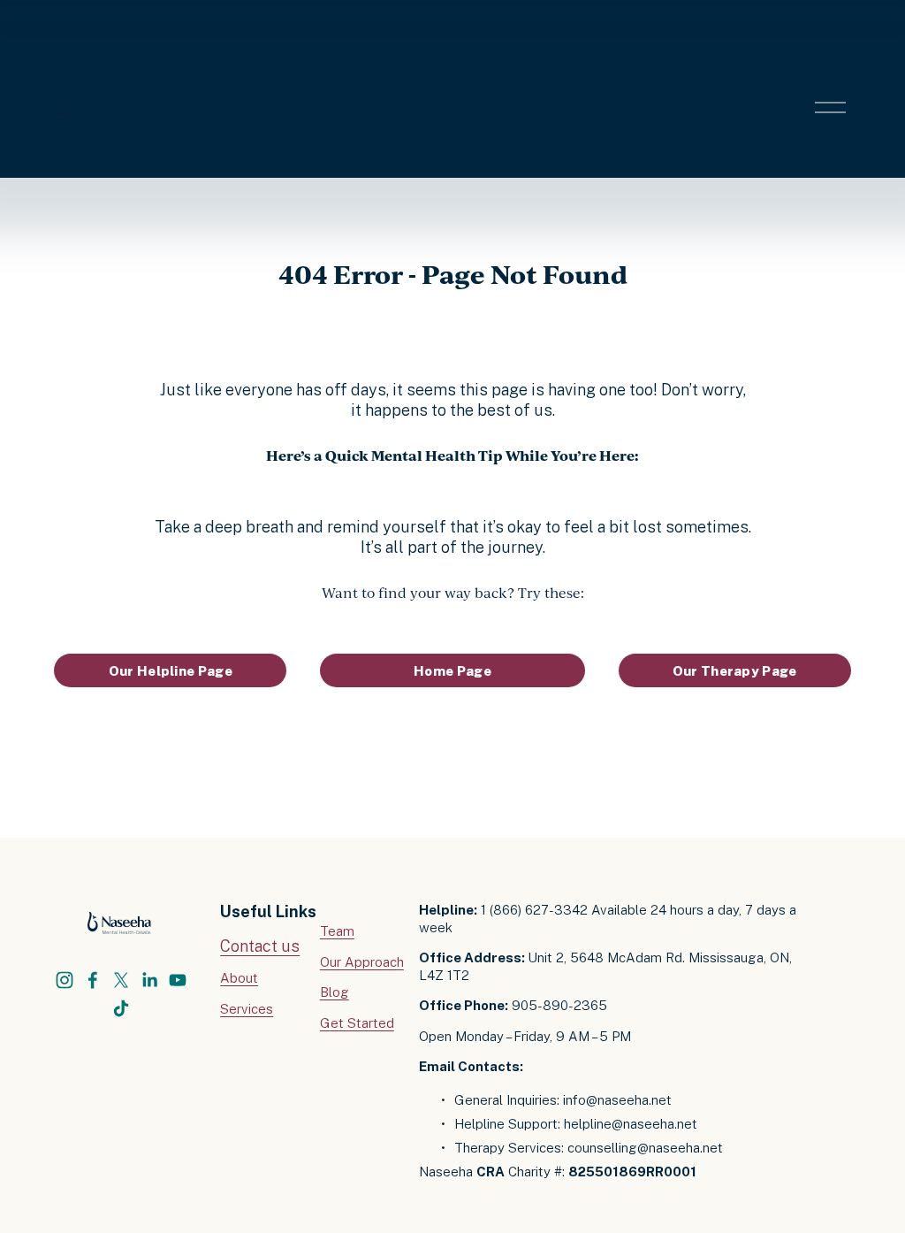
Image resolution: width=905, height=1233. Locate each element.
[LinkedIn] (149, 980)
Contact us (260, 946)
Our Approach (362, 961)
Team (337, 930)
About (239, 977)
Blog (334, 991)
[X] (121, 980)
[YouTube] (177, 980)
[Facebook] (93, 980)
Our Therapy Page (735, 670)
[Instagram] (64, 980)
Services (246, 1008)
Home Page (452, 670)
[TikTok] (121, 1008)
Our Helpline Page (170, 670)
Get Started (357, 1022)
